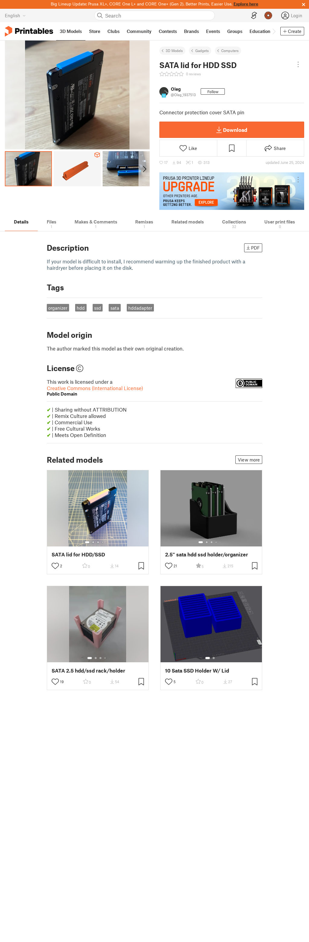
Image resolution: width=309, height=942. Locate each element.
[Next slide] (144, 168)
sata (114, 308)
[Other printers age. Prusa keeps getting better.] (231, 191)
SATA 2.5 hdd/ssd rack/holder (88, 670)
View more (249, 459)
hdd (81, 308)
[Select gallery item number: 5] (107, 542)
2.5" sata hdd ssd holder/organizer (206, 554)
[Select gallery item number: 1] (87, 542)
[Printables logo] (29, 31)
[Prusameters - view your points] (268, 15)
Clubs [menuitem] (113, 31)
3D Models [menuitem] (71, 31)
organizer (57, 308)
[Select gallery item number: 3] (98, 542)
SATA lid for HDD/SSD (78, 554)
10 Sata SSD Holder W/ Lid (197, 670)
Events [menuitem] (213, 31)
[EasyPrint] (254, 15)
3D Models (174, 50)
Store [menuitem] (94, 31)
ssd (97, 308)
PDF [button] (255, 247)
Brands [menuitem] (191, 31)
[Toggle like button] (55, 565)
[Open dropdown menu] (298, 64)
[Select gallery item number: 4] (103, 542)
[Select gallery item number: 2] (93, 542)
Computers (230, 50)
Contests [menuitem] (168, 31)
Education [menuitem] (260, 31)
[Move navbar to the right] (274, 31)
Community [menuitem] (139, 31)
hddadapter (140, 308)
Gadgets (202, 50)
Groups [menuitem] (234, 31)
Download (235, 130)
